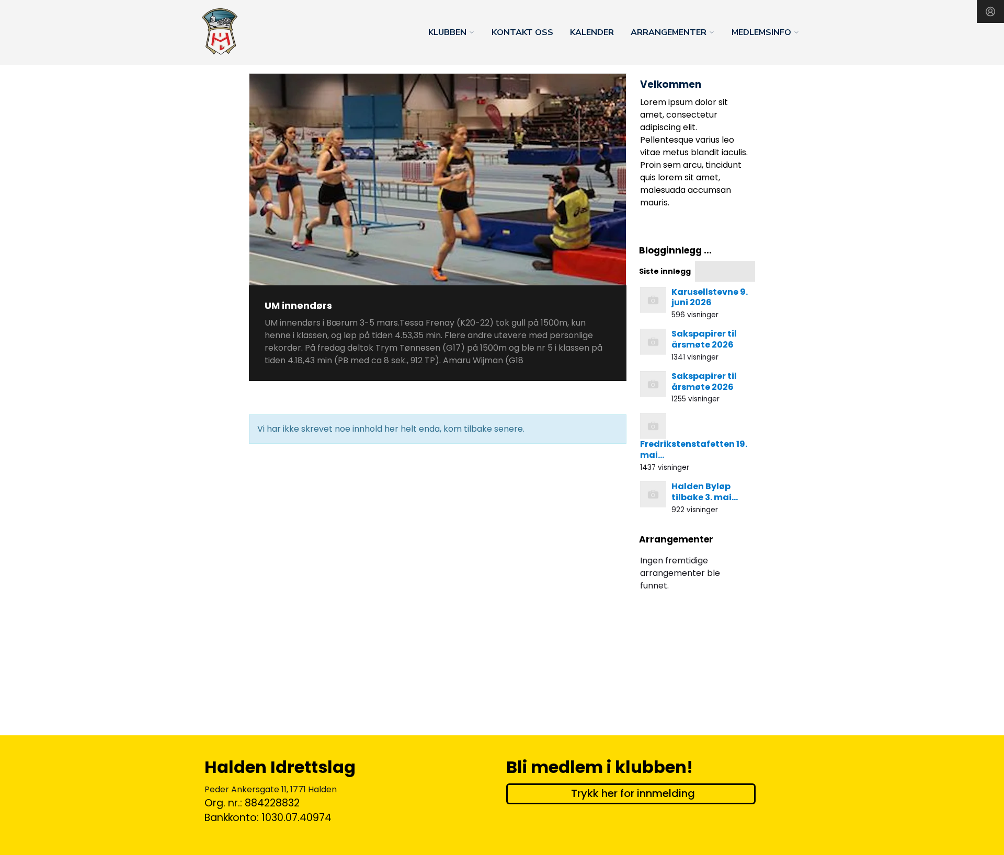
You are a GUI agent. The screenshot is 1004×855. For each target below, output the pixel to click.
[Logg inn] (990, 11)
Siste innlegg (665, 271)
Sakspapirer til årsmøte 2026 (704, 339)
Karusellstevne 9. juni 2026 (709, 297)
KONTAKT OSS (522, 32)
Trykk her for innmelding (633, 793)
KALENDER (592, 32)
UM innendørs (298, 305)
